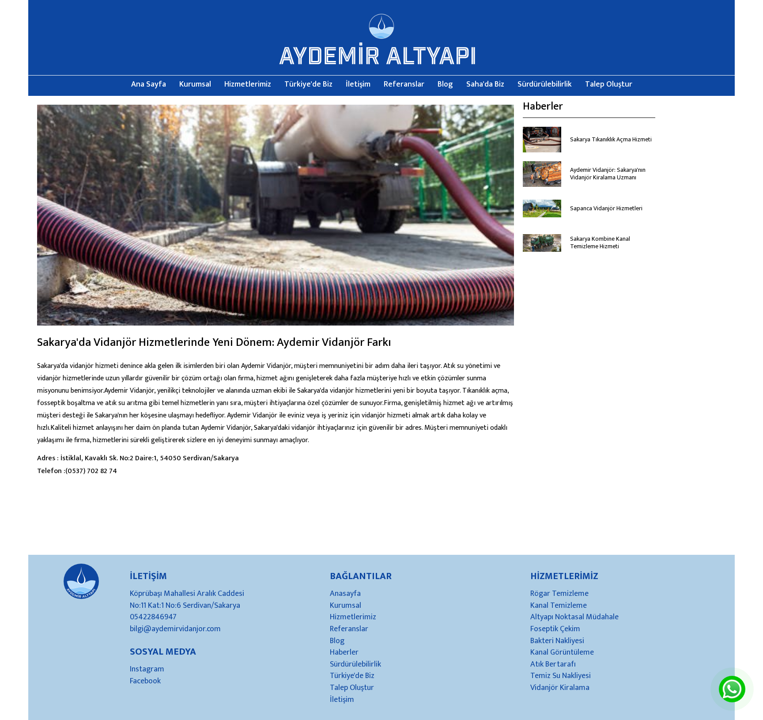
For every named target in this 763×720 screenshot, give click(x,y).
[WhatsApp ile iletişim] (732, 696)
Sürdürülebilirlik (544, 85)
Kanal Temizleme (558, 606)
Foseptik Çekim (555, 629)
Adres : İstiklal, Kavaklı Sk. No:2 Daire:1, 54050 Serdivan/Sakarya (138, 458)
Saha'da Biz (485, 85)
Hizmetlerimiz (247, 85)
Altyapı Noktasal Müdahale (574, 617)
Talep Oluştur (608, 85)
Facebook (145, 681)
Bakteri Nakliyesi (557, 641)
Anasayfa (345, 594)
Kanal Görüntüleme (562, 653)
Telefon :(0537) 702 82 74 (77, 471)
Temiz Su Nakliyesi (560, 676)
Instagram (147, 670)
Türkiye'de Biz (308, 85)
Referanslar (404, 85)
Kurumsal (195, 85)
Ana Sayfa (148, 85)
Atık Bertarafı (553, 665)
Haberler (344, 653)
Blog (445, 85)
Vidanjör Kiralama (559, 688)
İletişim (358, 85)
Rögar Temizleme (559, 594)
